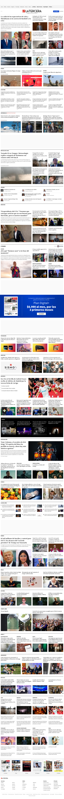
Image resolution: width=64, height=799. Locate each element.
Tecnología (17, 6)
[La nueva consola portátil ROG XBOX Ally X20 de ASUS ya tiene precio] (40, 348)
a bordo (50, 263)
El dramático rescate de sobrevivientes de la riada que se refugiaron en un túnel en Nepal (8, 424)
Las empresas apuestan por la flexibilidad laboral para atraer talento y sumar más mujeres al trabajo (55, 640)
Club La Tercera (39, 6)
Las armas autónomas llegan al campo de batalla (10, 71)
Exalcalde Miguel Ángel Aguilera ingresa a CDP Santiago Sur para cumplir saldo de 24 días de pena (54, 155)
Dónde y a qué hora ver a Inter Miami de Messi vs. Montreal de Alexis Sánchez (51, 515)
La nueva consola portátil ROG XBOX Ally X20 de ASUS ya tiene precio (39, 340)
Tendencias (35, 697)
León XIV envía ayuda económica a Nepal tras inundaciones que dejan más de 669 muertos (24, 100)
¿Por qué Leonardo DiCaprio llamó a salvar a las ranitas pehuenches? (39, 267)
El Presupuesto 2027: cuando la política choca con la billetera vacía (33, 194)
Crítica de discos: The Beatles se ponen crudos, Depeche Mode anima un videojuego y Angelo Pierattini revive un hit (54, 466)
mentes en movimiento (37, 263)
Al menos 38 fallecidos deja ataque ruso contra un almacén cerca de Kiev (55, 100)
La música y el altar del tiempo (38, 465)
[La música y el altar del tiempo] (40, 474)
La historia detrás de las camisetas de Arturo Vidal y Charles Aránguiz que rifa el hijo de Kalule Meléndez (40, 402)
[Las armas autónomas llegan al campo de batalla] (11, 80)
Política (5, 6)
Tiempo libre (4, 608)
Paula (34, 50)
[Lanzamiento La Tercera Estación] (55, 689)
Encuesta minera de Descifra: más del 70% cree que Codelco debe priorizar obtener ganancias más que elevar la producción (39, 214)
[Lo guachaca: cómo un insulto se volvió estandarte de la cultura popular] (8, 601)
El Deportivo (22, 6)
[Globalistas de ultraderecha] (2, 190)
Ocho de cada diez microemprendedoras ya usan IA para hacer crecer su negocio (24, 640)
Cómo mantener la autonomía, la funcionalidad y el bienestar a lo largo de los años (10, 659)
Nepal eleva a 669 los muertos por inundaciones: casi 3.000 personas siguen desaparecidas (40, 540)
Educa (34, 636)
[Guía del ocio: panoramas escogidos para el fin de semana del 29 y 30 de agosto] (48, 622)
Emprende (19, 636)
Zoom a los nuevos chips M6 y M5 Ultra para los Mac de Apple (8, 340)
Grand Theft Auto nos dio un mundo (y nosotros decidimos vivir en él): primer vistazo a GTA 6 (8, 732)
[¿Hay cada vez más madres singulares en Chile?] (55, 431)
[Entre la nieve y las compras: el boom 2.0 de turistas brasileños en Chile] (11, 127)
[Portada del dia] (11, 315)
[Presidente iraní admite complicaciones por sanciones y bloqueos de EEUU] (40, 562)
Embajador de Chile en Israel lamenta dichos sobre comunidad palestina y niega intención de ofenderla (39, 18)
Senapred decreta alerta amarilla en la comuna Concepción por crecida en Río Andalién (8, 93)
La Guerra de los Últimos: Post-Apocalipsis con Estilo (24, 465)
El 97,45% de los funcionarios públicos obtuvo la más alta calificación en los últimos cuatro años (51, 510)
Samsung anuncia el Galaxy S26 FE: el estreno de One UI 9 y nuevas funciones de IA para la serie (8, 754)
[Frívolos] (44, 194)
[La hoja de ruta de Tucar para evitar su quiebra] (55, 238)
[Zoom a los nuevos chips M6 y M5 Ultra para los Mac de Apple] (8, 348)
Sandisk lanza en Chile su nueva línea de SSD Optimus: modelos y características (8, 748)
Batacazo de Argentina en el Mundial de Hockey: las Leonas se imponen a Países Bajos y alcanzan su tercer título (24, 403)
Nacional (8, 6)
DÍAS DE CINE (19, 463)
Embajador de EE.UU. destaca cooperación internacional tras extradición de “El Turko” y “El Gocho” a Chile (55, 94)
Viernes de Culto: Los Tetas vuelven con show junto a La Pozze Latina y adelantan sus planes (39, 424)
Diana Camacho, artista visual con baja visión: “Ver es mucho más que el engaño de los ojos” (11, 574)
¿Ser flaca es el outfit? (52, 746)
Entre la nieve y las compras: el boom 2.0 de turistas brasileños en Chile (10, 116)
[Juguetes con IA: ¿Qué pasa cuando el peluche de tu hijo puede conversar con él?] (40, 61)
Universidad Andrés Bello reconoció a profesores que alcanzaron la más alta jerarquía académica (7, 682)
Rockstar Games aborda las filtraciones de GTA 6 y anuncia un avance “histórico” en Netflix (24, 340)
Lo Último (34, 6)
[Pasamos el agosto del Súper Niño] (2, 200)
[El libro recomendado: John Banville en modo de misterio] (55, 601)
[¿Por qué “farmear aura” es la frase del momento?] (16, 269)
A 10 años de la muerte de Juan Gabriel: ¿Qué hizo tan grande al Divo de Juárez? (24, 423)
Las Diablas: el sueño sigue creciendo (54, 199)
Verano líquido (4, 611)
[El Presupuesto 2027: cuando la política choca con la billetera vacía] (23, 194)
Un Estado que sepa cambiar (31, 189)
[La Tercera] (5, 771)
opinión (2, 249)
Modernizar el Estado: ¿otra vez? (52, 189)
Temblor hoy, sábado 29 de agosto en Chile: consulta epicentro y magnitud (10, 358)
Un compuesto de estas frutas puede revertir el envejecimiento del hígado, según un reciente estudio (10, 486)
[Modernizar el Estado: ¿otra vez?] (44, 190)
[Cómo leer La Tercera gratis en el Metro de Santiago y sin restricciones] (53, 367)
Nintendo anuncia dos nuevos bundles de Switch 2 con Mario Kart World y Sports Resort (55, 340)
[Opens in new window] (26, 771)
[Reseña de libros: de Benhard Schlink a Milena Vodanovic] (40, 601)
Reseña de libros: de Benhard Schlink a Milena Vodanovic (39, 595)
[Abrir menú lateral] (2, 11)
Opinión (45, 70)
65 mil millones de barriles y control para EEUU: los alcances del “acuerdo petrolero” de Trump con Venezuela (7, 100)
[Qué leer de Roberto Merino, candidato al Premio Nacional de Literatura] (53, 582)
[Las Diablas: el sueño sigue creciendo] (44, 200)
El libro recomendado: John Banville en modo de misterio (55, 595)
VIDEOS (3, 419)
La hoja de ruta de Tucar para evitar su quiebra (55, 229)
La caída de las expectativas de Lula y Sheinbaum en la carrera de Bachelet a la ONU (16, 19)
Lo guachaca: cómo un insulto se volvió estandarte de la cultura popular (8, 595)
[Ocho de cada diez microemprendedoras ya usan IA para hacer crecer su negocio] (24, 648)
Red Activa (50, 636)
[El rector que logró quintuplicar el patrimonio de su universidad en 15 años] (40, 648)
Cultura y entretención (21, 728)
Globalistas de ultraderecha (9, 189)
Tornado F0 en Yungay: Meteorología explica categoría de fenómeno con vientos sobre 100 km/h (39, 93)
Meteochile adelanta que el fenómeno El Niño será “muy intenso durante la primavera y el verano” (8, 53)
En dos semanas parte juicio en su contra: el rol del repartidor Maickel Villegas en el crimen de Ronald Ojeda (55, 18)
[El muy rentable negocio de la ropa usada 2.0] (40, 257)
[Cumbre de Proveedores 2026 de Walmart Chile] (40, 689)
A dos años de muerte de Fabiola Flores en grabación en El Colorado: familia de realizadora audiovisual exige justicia (55, 172)
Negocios (12, 6)
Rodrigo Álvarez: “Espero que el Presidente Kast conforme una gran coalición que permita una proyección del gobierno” (52, 118)
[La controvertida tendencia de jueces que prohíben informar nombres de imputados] (40, 45)
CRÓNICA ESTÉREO (36, 463)
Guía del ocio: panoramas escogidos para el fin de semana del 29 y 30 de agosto (47, 612)
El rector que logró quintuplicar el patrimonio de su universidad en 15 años (40, 640)
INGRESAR (61, 11)
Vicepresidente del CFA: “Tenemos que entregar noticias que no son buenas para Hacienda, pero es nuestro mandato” (16, 213)
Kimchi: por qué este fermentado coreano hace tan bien (54, 754)
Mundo (26, 6)
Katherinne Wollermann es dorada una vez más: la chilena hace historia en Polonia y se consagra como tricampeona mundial (55, 403)
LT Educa (50, 6)
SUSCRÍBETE (41, 314)
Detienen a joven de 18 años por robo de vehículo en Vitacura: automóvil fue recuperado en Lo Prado (8, 105)
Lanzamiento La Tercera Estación (54, 680)
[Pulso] (16, 771)
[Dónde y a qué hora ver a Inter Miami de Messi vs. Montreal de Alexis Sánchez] (60, 515)
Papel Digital (45, 6)
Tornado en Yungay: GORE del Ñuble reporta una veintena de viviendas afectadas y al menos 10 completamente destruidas (55, 106)
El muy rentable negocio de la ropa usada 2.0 (39, 250)
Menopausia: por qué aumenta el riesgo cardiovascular (30, 573)
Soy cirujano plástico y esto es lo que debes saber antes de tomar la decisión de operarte (32, 486)
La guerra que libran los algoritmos (52, 72)
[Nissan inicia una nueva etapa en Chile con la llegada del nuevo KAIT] (24, 689)
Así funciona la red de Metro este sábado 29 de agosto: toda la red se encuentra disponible (30, 359)
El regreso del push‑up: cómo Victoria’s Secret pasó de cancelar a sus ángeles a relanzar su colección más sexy (40, 100)
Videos (30, 6)
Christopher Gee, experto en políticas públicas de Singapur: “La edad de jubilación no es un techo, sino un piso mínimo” (53, 659)
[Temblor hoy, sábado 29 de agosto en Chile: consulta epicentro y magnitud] (11, 367)
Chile (2, 697)
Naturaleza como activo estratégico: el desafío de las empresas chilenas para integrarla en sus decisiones (8, 640)
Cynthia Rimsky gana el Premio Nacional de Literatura (23, 595)
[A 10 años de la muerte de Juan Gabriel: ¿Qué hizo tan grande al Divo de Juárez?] (24, 431)
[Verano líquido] (16, 622)
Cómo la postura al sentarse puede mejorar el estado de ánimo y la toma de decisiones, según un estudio (52, 486)
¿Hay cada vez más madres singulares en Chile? (55, 422)
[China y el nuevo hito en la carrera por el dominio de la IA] (32, 80)
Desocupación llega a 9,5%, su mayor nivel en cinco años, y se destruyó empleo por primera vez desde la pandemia (55, 213)
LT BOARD (3, 246)
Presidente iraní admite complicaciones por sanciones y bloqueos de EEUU (40, 556)
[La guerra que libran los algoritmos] (53, 80)
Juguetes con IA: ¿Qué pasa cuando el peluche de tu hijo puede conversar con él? (39, 54)
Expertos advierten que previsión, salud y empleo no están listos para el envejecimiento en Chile (31, 659)
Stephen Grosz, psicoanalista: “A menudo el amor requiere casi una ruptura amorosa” (23, 52)
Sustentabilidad (4, 636)
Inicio (2, 6)
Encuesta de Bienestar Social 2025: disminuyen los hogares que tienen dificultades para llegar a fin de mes (39, 230)
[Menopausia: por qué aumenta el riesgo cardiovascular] (32, 582)
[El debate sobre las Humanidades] (2, 194)
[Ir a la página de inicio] (32, 11)
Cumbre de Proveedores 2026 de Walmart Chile (39, 680)
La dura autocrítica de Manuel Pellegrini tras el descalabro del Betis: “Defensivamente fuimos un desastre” (8, 403)
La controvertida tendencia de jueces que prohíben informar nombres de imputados (40, 34)
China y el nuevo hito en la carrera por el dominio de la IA (32, 71)
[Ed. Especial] (37, 771)
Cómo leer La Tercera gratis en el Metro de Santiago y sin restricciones (52, 358)
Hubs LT (2, 634)
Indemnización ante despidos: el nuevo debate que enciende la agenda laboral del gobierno (55, 251)
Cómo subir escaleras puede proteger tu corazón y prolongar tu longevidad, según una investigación (54, 53)
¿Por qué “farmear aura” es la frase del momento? (15, 252)
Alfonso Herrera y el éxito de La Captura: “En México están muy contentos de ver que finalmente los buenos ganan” (8, 466)
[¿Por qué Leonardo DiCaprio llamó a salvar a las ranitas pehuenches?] (40, 274)
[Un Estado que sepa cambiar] (23, 190)
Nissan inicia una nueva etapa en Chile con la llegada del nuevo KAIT (24, 681)
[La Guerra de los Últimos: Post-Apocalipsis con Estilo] (24, 474)
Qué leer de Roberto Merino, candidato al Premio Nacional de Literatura (53, 573)
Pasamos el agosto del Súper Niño (11, 199)
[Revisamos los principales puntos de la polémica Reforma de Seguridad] (55, 274)
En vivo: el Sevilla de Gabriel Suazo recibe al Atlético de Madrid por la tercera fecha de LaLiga (13, 381)
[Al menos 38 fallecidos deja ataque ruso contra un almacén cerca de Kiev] (55, 562)
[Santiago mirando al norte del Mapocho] (23, 200)
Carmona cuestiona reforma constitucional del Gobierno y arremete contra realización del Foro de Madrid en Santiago (40, 106)
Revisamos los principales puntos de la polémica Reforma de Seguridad (55, 267)
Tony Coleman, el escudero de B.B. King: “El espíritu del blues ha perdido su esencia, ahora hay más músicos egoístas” (13, 445)
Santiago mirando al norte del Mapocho (33, 199)
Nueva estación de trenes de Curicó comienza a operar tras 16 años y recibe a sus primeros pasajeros (24, 93)
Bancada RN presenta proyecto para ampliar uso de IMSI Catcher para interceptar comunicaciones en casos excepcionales (23, 106)
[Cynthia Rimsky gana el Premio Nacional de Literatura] (24, 601)
